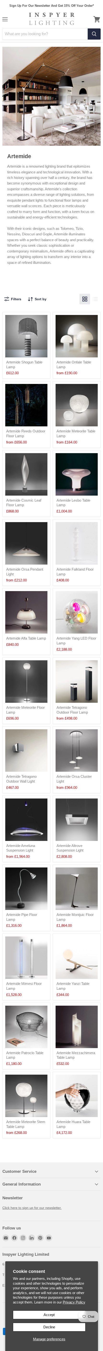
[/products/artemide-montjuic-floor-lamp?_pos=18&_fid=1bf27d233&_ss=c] (77, 888)
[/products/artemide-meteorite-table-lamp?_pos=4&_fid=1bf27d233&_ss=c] (77, 405)
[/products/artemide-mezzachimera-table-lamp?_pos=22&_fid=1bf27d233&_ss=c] (77, 1027)
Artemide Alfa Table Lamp (26, 638)
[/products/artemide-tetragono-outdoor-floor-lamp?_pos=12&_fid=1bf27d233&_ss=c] (77, 681)
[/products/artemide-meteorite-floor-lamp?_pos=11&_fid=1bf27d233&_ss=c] (26, 681)
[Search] (94, 34)
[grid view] (85, 299)
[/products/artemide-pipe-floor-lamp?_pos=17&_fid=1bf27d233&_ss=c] (26, 888)
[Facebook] (14, 1238)
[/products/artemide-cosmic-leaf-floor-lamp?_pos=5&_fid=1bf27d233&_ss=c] (26, 474)
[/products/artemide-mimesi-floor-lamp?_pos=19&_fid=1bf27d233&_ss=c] (26, 957)
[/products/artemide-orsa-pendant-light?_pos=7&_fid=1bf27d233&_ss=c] (26, 543)
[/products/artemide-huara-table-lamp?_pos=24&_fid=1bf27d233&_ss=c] (77, 1096)
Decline (49, 1327)
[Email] (5, 1238)
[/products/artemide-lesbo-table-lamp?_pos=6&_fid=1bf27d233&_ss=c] (77, 474)
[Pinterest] (40, 1238)
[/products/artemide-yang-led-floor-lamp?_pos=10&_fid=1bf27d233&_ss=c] (77, 612)
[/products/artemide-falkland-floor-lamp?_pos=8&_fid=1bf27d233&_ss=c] (77, 543)
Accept (49, 1315)
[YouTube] (49, 1238)
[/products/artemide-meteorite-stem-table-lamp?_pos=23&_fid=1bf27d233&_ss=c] (26, 1096)
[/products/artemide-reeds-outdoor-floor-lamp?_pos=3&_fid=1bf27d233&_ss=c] (26, 405)
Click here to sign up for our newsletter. (32, 1208)
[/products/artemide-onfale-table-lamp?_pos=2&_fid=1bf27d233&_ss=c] (77, 336)
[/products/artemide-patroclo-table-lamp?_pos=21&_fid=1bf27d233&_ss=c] (26, 1027)
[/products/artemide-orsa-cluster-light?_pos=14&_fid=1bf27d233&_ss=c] (77, 750)
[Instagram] (23, 1238)
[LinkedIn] (31, 1238)
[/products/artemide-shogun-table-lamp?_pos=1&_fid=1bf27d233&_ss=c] (26, 336)
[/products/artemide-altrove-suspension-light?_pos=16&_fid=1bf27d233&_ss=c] (77, 819)
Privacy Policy (74, 1302)
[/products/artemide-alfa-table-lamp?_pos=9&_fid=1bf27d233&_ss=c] (26, 612)
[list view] (95, 299)
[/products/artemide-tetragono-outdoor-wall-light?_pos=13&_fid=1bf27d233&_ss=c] (26, 750)
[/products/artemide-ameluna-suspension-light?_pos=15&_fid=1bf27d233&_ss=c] (26, 819)
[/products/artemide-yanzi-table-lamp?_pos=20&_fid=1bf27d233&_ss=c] (77, 957)
